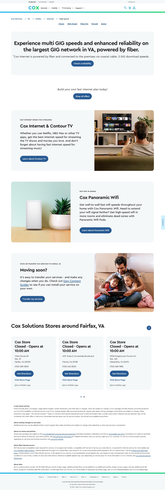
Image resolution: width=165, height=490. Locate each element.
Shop (40, 477)
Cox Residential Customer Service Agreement (59, 434)
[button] (125, 7)
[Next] (149, 328)
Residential (32, 2)
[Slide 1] (81, 396)
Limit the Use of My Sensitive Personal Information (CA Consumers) (82, 481)
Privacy (124, 477)
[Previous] (142, 328)
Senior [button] (103, 24)
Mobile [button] (54, 8)
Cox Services (16, 19)
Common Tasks (51, 477)
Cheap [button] (61, 24)
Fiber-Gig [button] (84, 24)
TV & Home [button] (66, 8)
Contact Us (131, 2)
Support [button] (78, 8)
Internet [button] (44, 8)
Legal (115, 477)
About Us (73, 477)
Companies (93, 477)
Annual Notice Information (62, 436)
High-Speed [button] (72, 24)
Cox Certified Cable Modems (24, 450)
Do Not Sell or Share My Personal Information (82, 484)
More (82, 477)
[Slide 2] (84, 396)
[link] (82, 63)
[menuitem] (45, 8)
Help (63, 477)
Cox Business (42, 2)
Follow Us (105, 477)
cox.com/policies (57, 439)
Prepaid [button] (94, 24)
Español (51, 2)
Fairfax (38, 19)
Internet (50, 19)
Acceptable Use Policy (117, 434)
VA (29, 19)
